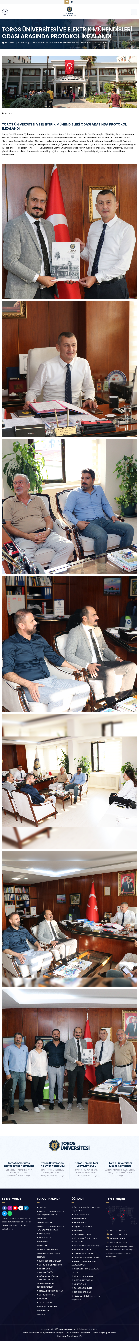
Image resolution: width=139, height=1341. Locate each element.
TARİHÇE (42, 1207)
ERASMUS (78, 1230)
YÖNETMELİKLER (80, 1284)
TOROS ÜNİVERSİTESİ (68, 1329)
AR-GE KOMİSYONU (47, 1295)
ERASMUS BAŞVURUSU (83, 1234)
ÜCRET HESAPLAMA (81, 1214)
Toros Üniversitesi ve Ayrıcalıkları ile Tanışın (43, 1332)
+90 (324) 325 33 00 (118, 1230)
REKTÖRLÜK (43, 1242)
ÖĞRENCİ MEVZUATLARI (83, 1280)
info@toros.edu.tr (117, 1238)
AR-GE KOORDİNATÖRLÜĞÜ (50, 1265)
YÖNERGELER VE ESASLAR (84, 1276)
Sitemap (112, 1332)
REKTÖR (42, 1218)
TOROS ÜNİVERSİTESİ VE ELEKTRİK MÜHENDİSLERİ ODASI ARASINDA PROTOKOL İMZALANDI (69, 42)
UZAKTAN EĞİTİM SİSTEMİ (84, 1253)
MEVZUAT (43, 1299)
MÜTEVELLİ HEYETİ (46, 1238)
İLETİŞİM (42, 1314)
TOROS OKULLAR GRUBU (49, 1249)
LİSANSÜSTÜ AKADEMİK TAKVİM (86, 1257)
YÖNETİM (43, 1246)
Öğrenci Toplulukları (83, 1226)
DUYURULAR (44, 1311)
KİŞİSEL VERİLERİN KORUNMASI (51, 1291)
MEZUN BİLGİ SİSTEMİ (82, 1249)
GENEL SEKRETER (45, 1222)
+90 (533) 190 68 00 (118, 1242)
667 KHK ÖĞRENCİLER (82, 1292)
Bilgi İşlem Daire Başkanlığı (69, 1336)
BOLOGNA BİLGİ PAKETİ (83, 1288)
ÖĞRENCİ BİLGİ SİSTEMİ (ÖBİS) (86, 1246)
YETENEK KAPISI (80, 1222)
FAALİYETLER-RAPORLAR (48, 1307)
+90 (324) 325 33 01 (118, 1234)
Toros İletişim (99, 1332)
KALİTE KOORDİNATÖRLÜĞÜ (50, 1261)
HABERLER (22, 42)
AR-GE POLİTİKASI (46, 1303)
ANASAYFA (9, 42)
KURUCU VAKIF (45, 1234)
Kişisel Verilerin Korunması (78, 1332)
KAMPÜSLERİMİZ (80, 1218)
